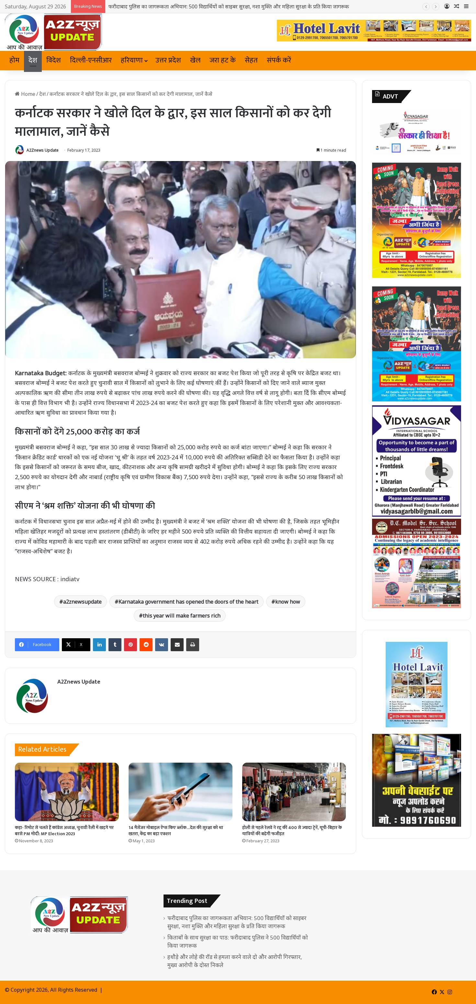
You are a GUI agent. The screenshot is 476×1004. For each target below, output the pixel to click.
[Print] (192, 644)
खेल (195, 60)
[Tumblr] (114, 644)
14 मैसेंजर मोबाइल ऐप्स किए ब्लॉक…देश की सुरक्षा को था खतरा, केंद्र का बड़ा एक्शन (176, 830)
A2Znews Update (43, 150)
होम (14, 60)
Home (27, 94)
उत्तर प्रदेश (168, 60)
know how (287, 601)
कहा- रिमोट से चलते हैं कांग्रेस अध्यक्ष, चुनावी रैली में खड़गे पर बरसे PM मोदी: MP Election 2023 (64, 830)
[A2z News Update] (53, 32)
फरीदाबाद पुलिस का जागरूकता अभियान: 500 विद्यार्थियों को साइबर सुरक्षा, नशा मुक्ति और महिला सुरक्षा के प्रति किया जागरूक (228, 6)
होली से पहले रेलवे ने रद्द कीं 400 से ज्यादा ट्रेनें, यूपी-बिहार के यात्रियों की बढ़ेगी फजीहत (292, 830)
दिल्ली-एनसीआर (91, 60)
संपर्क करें (279, 60)
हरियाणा (132, 60)
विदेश (53, 60)
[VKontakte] (161, 644)
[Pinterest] (130, 644)
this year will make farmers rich (182, 615)
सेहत (251, 60)
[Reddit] (146, 644)
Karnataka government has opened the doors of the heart (188, 601)
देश (32, 60)
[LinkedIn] (99, 644)
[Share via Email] (177, 644)
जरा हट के (223, 60)
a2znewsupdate (82, 601)
